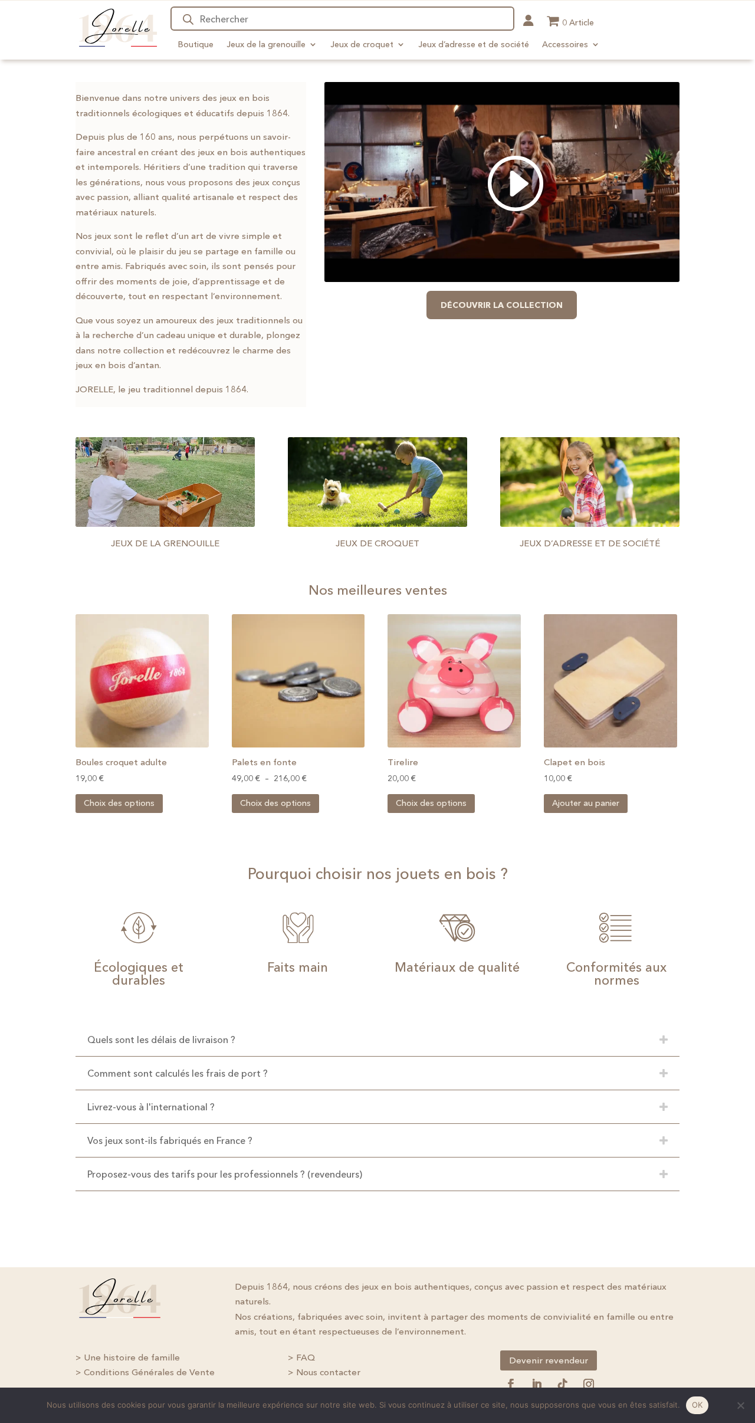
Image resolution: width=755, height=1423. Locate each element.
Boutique (196, 44)
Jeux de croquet (361, 44)
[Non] (740, 1405)
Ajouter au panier (585, 803)
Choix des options (119, 803)
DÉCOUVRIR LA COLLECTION (502, 305)
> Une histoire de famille (128, 1357)
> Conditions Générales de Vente (145, 1372)
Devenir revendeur (548, 1360)
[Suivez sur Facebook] (510, 1384)
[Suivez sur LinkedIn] (536, 1384)
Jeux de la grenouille (266, 44)
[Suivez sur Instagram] (588, 1384)
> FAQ (301, 1357)
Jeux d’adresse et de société (473, 44)
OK (697, 1404)
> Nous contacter (324, 1372)
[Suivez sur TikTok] (562, 1384)
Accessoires (565, 44)
